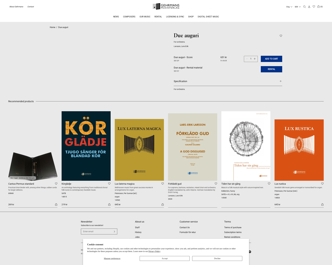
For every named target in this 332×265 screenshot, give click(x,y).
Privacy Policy (154, 251)
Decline (217, 258)
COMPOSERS (129, 16)
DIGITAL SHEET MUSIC (208, 16)
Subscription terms (232, 232)
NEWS (116, 16)
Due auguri (63, 27)
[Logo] (166, 6)
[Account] (309, 6)
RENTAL (158, 16)
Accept (165, 258)
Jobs (137, 237)
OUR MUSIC (145, 16)
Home (52, 27)
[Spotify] (249, 251)
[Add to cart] (56, 204)
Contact (30, 7)
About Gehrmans (16, 7)
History (138, 232)
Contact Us (185, 227)
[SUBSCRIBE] (114, 231)
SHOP (191, 16)
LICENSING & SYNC (175, 16)
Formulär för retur (188, 232)
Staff (137, 227)
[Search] (304, 6)
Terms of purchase (232, 227)
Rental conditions (232, 237)
